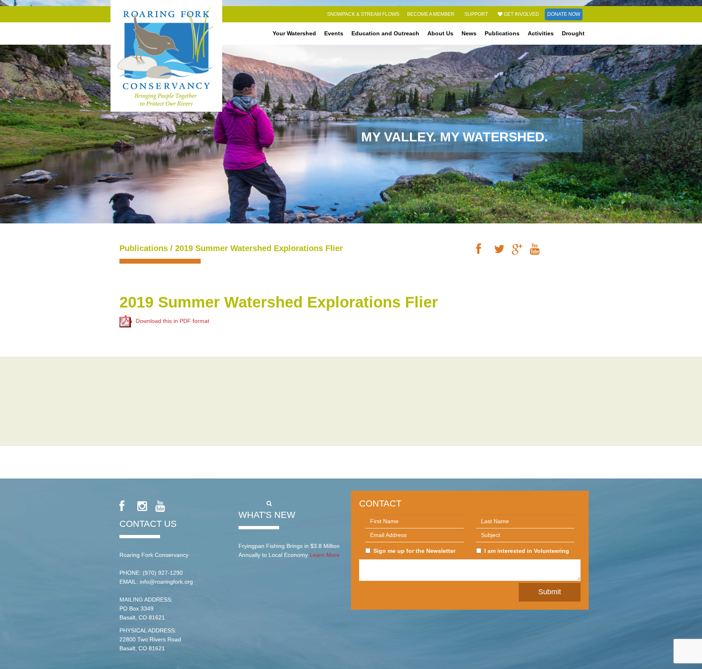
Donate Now (563, 14)
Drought (573, 33)
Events (333, 33)
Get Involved (521, 14)
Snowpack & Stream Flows (363, 14)
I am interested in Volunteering (526, 551)
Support (476, 14)
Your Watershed (294, 33)
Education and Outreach (385, 33)
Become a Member (431, 14)
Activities (541, 33)
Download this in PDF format (172, 321)
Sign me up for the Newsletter (414, 551)
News (469, 33)
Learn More (325, 555)
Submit (549, 592)
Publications (502, 33)
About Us (440, 33)
